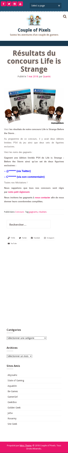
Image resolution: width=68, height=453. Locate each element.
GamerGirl (13, 396)
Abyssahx (12, 375)
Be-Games (13, 391)
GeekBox (12, 402)
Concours (19, 212)
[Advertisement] (34, 288)
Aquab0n (12, 386)
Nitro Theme (26, 445)
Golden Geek (14, 407)
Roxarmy (12, 418)
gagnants (33, 212)
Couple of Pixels (34, 30)
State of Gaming (16, 380)
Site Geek (12, 424)
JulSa (10, 413)
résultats (43, 212)
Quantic (47, 76)
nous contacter (42, 197)
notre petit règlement (18, 192)
